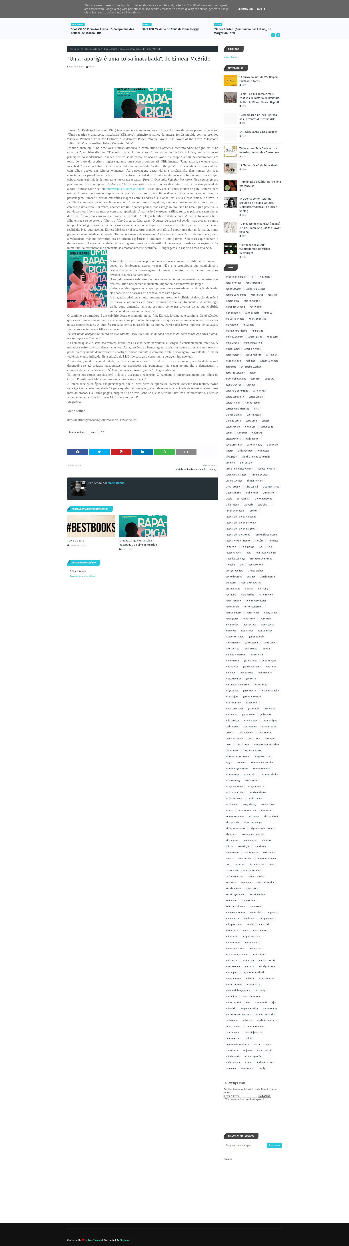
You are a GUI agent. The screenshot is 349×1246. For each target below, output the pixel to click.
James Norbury (233, 642)
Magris (229, 762)
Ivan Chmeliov (265, 630)
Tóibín (249, 1038)
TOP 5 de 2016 (75, 540)
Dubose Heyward (266, 468)
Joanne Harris (232, 660)
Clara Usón (251, 421)
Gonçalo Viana (233, 588)
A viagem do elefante (236, 277)
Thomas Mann (232, 1032)
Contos (229, 433)
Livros (93, 432)
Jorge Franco (249, 690)
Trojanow (247, 1050)
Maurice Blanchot (247, 810)
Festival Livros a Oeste (266, 534)
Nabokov (266, 840)
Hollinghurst (232, 618)
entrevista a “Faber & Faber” (126, 188)
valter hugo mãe (253, 1056)
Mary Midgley (249, 804)
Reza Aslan (255, 948)
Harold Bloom (266, 594)
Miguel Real (231, 834)
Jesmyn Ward (256, 654)
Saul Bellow (232, 996)
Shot (248, 1002)
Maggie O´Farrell (263, 756)
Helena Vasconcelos (256, 600)
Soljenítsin (231, 1008)
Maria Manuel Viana (235, 792)
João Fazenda (251, 660)
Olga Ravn (239, 864)
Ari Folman (271, 355)
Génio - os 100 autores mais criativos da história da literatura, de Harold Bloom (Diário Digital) (259, 98)
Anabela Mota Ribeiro (236, 331)
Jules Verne (231, 714)
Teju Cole (247, 1020)
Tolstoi (257, 1044)
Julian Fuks (265, 714)
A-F (253, 277)
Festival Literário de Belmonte (241, 522)
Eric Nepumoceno (263, 498)
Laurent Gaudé (269, 726)
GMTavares (231, 582)
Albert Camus (232, 301)
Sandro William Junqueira (238, 990)
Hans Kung (231, 594)
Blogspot (125, 1240)
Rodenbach (248, 960)
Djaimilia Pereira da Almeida (256, 457)
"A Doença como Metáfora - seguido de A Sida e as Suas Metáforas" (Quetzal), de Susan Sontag (258, 205)
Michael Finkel (271, 816)
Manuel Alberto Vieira (262, 762)
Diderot (229, 451)
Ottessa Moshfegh (252, 870)
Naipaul (229, 846)
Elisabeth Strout (271, 486)
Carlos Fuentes (252, 403)
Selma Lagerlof (233, 1002)
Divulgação (231, 457)
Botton (253, 373)
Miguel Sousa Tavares (253, 834)
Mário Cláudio (255, 798)
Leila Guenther (246, 732)
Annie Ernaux (232, 343)
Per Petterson (232, 918)
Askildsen (250, 361)
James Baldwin (256, 636)
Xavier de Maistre (265, 1062)
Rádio (245, 930)
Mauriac (230, 810)
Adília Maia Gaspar (255, 289)
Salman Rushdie (267, 978)
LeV (258, 738)
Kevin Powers (232, 726)
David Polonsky (254, 445)
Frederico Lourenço (235, 558)
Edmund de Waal (259, 474)
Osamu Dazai (232, 870)
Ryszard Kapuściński (254, 972)
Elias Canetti (251, 486)
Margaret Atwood (234, 786)
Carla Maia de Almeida (237, 391)
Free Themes (95, 1240)
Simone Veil (261, 1002)
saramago (261, 990)
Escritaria (248, 504)
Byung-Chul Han (234, 385)
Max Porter (266, 810)
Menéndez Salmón (235, 816)
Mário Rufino (77, 66)
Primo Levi (263, 924)
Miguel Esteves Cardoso (262, 828)
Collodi (265, 421)
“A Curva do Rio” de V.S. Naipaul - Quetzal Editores (259, 79)
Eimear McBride (93, 49)
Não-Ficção (244, 846)
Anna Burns (272, 337)
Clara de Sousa (233, 421)
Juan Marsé (269, 708)
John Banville (246, 672)
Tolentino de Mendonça (237, 1044)
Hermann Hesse (234, 612)
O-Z (102, 432)
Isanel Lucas (267, 624)
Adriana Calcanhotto (236, 295)
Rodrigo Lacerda (267, 960)
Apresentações (233, 355)
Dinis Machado (245, 451)
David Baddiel (252, 439)
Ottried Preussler (234, 876)
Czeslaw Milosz (233, 439)
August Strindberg (269, 361)
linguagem (270, 738)
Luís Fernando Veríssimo (266, 744)
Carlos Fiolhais (233, 403)
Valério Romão (233, 1056)
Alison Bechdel (233, 313)
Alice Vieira (255, 307)
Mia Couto (254, 816)
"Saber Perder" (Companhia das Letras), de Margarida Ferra (171, 31)
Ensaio (229, 498)
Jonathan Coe (260, 684)
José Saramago (233, 702)
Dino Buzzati (263, 451)
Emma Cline (268, 492)
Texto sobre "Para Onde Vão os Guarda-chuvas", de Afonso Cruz (259, 150)
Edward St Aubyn (234, 480)
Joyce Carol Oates (234, 708)
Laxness (230, 732)
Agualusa (272, 295)
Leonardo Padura (234, 738)
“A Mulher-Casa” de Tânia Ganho (259, 165)
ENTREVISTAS (243, 498)
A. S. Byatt (265, 277)
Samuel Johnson (234, 984)
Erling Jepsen (232, 504)
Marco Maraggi (233, 780)
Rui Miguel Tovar (267, 966)
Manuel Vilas (250, 774)
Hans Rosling (247, 594)
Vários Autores (233, 1062)
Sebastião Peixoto (251, 996)
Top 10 (268, 1044)
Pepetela (272, 912)
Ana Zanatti (248, 325)
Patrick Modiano (257, 894)
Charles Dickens (234, 415)
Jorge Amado (232, 690)
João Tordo (271, 666)
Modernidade (250, 840)
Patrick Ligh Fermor (235, 894)
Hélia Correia (232, 606)
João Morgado (269, 660)
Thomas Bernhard (255, 1026)
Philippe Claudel (234, 924)
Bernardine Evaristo (251, 367)
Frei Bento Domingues (261, 558)
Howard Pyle (249, 618)
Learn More (245, 8)
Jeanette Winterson (235, 654)
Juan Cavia (253, 708)
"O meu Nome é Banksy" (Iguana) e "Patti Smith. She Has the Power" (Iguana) (260, 228)
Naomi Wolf (260, 846)
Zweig (262, 1068)
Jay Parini (266, 648)
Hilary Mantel (271, 612)
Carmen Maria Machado (237, 409)
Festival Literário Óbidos (238, 534)
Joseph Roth (252, 702)
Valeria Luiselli (264, 1050)
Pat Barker (246, 882)
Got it (261, 8)
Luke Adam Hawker (252, 750)
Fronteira (230, 564)
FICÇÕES (259, 540)
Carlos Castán (256, 397)
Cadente (250, 385)
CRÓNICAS (257, 433)
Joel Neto (230, 672)
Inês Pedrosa (249, 624)
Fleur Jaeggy (247, 546)
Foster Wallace (233, 552)
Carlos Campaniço (235, 397)
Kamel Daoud (251, 720)
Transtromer (232, 1050)
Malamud (241, 762)
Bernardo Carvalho (235, 373)
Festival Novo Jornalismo (238, 540)
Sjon (274, 1002)
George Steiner (255, 570)
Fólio (269, 546)
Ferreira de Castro (235, 510)
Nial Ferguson (251, 852)
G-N (242, 564)
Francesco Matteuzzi (266, 552)
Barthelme (231, 367)
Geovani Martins (234, 576)
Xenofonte (231, 1068)
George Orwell (255, 564)
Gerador (251, 576)
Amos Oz (268, 313)
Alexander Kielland (235, 307)
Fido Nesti (273, 540)
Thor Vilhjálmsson (253, 1032)
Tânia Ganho (232, 1020)
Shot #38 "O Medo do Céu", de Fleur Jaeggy (99, 29)
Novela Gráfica (245, 858)
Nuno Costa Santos (266, 858)
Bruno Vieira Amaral (236, 379)
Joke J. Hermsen (233, 678)
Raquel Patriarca (251, 936)
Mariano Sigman (258, 792)
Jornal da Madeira (270, 690)
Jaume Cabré (269, 642)
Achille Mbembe (254, 283)
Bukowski (255, 379)
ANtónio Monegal (252, 349)
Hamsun (249, 588)
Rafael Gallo (232, 936)
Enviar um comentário (82, 576)
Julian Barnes (249, 714)
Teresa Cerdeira (234, 1026)
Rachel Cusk (232, 930)
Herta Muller (252, 612)
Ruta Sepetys (232, 972)
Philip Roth (249, 918)
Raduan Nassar (260, 930)
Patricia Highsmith (265, 882)
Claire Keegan (254, 415)
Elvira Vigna (252, 492)
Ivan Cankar (247, 630)
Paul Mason (231, 900)
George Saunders (234, 570)
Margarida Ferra (256, 786)
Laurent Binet (250, 726)
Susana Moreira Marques (238, 1014)
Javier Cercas (232, 648)
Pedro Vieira (256, 912)
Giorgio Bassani (267, 576)
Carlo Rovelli (259, 391)
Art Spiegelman (233, 361)
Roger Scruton (233, 966)
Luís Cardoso (242, 744)
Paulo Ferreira (249, 900)
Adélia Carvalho (234, 289)
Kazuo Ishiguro (269, 720)
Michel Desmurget (253, 822)
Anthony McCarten (253, 343)
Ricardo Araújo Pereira (237, 954)
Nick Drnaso (269, 852)
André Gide (257, 331)
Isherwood (231, 630)
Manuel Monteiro (261, 768)
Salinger (250, 978)
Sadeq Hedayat (233, 978)
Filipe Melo (231, 546)
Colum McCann (233, 427)
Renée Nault (251, 942)
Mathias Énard (268, 804)
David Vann (272, 445)
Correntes (242, 433)
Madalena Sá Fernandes (238, 756)
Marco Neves (251, 780)
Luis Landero (232, 750)
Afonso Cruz (257, 295)
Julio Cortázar (232, 720)
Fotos (248, 552)
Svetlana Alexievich (265, 1014)
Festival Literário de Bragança (241, 528)
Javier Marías (250, 648)
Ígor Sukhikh (232, 624)
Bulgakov (269, 379)
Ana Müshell (232, 325)
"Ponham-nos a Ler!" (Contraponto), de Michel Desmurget (244, 31)
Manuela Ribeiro (270, 774)
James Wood (251, 642)
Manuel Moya (232, 774)
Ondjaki (272, 864)
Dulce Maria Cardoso (236, 474)
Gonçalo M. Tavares (251, 582)
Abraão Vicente (233, 283)
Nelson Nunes (233, 852)
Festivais (253, 510)
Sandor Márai (253, 984)
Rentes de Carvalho (235, 948)
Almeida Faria (252, 313)
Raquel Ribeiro (233, 942)
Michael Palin (232, 822)
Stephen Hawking (249, 1008)
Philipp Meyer (267, 918)
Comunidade (266, 427)
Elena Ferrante (233, 486)
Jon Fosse (251, 678)
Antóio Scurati (233, 349)
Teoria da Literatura (267, 1020)
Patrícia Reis (252, 888)
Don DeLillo (246, 463)
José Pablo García (252, 696)
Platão (250, 924)
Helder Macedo (233, 600)
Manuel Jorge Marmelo (237, 768)
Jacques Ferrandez (235, 636)
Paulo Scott (255, 906)
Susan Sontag (270, 1008)
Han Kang (263, 588)
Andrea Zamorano (235, 337)
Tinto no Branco (233, 1038)
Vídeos (248, 1062)
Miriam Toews (232, 840)
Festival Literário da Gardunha (241, 516)
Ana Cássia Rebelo (235, 319)
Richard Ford (259, 954)
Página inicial (76, 49)
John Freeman (265, 672)
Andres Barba (255, 337)
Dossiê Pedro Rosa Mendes (239, 468)
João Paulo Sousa (252, 666)
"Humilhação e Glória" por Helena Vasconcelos (260, 184)
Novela (229, 858)
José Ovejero (232, 696)
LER (249, 738)
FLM (260, 546)
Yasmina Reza (247, 1068)
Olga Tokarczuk (256, 864)
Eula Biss (262, 504)
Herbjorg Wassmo (252, 606)
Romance (249, 966)
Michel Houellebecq (236, 828)
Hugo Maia (265, 618)
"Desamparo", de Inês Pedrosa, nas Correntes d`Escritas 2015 (258, 117)
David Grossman (234, 445)
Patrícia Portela (233, 888)
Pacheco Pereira (256, 876)
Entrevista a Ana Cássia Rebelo (258, 131)
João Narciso (232, 666)
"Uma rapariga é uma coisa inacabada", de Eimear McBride (138, 542)
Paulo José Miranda (235, 906)
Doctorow (230, 463)
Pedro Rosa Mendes (235, 912)
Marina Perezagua (235, 798)
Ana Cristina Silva (257, 319)
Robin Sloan (232, 960)
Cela (256, 409)
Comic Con (250, 427)
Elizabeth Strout (233, 492)
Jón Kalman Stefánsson (237, 684)
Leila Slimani (264, 732)
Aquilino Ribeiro (253, 355)
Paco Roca (231, 882)
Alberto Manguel (252, 301)
